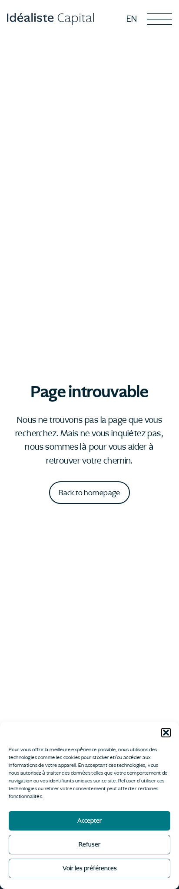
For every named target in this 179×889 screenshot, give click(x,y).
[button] (166, 732)
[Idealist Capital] (50, 19)
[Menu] (159, 18)
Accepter (89, 821)
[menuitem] (131, 18)
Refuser (89, 844)
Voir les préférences (90, 868)
